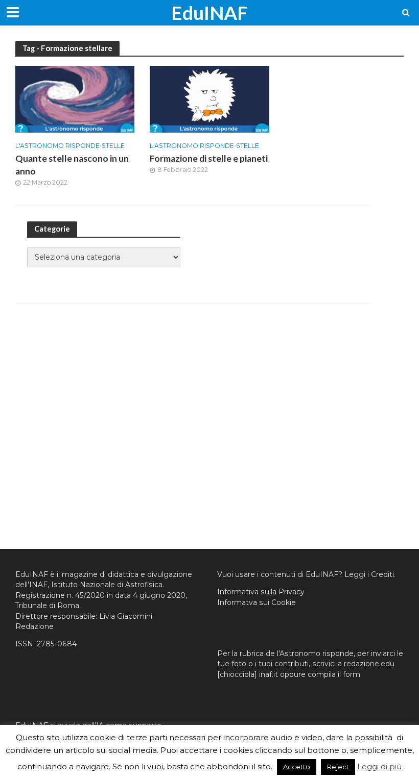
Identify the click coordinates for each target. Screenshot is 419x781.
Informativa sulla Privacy (261, 592)
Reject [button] (338, 767)
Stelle (113, 145)
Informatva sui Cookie (256, 602)
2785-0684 (57, 644)
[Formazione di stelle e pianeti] (209, 99)
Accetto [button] (296, 767)
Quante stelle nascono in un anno (72, 165)
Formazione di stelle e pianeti (209, 158)
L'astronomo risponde (57, 145)
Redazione (34, 626)
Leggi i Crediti (369, 574)
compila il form (334, 674)
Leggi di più (379, 766)
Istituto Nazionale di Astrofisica (106, 585)
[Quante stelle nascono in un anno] (74, 99)
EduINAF (209, 12)
